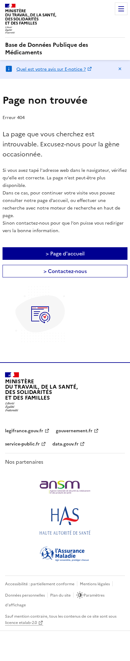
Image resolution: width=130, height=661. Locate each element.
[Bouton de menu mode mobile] (121, 9)
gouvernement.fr (74, 431)
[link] (65, 48)
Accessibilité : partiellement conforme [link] (39, 584)
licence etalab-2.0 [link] (21, 622)
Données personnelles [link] (25, 595)
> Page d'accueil (65, 253)
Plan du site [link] (60, 595)
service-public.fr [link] (22, 444)
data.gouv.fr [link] (65, 444)
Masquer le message (120, 69)
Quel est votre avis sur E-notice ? (51, 69)
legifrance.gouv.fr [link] (24, 431)
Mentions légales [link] (95, 584)
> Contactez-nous (65, 271)
